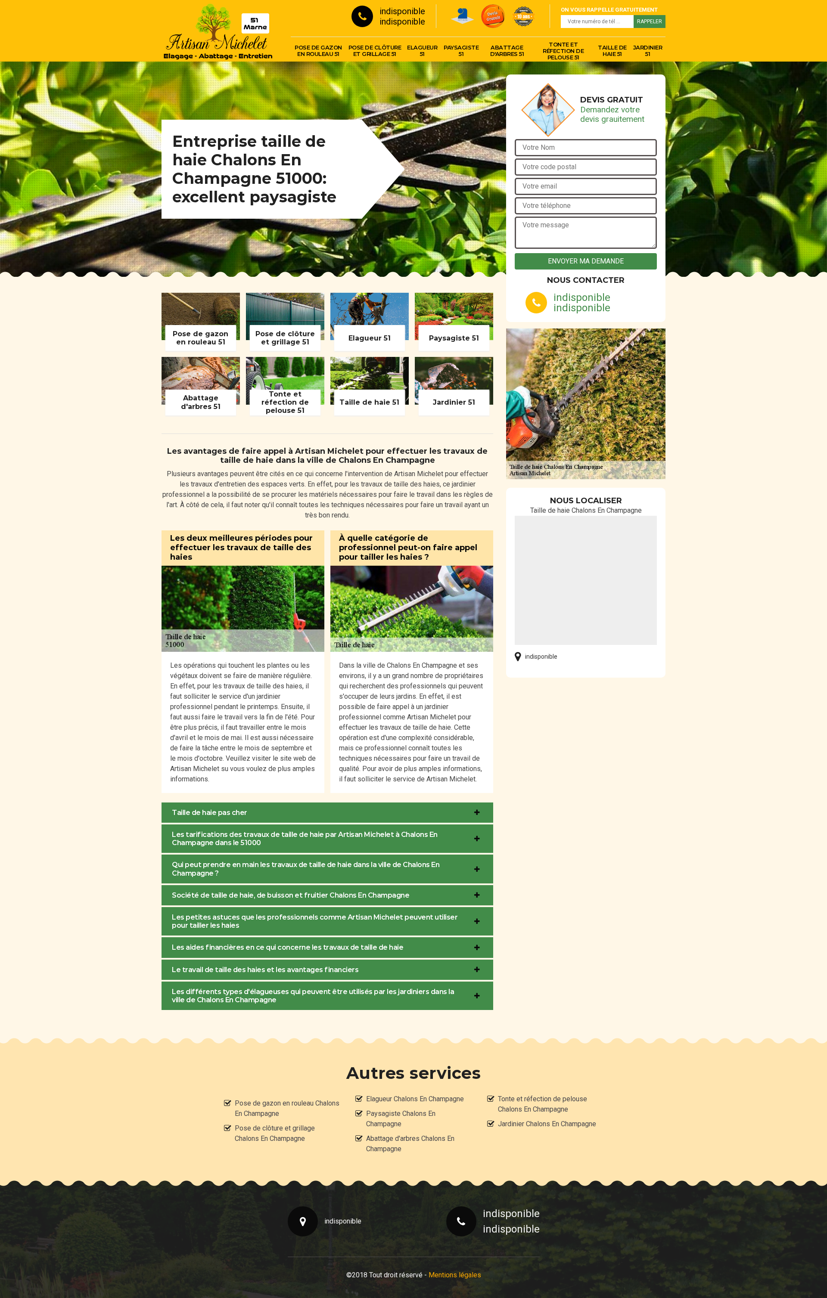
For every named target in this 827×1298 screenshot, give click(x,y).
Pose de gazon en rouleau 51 (318, 50)
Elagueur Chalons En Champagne (415, 1099)
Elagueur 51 (422, 50)
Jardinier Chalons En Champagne (547, 1124)
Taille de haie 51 (612, 50)
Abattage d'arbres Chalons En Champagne (410, 1143)
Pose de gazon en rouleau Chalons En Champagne (287, 1108)
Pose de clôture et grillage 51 (374, 50)
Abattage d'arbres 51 (507, 50)
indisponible (402, 11)
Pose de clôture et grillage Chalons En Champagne (275, 1133)
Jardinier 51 (647, 50)
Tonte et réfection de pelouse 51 (563, 51)
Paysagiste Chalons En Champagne (400, 1118)
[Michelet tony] (218, 30)
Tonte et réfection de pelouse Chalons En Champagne (542, 1104)
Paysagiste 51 (461, 50)
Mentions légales (455, 1275)
